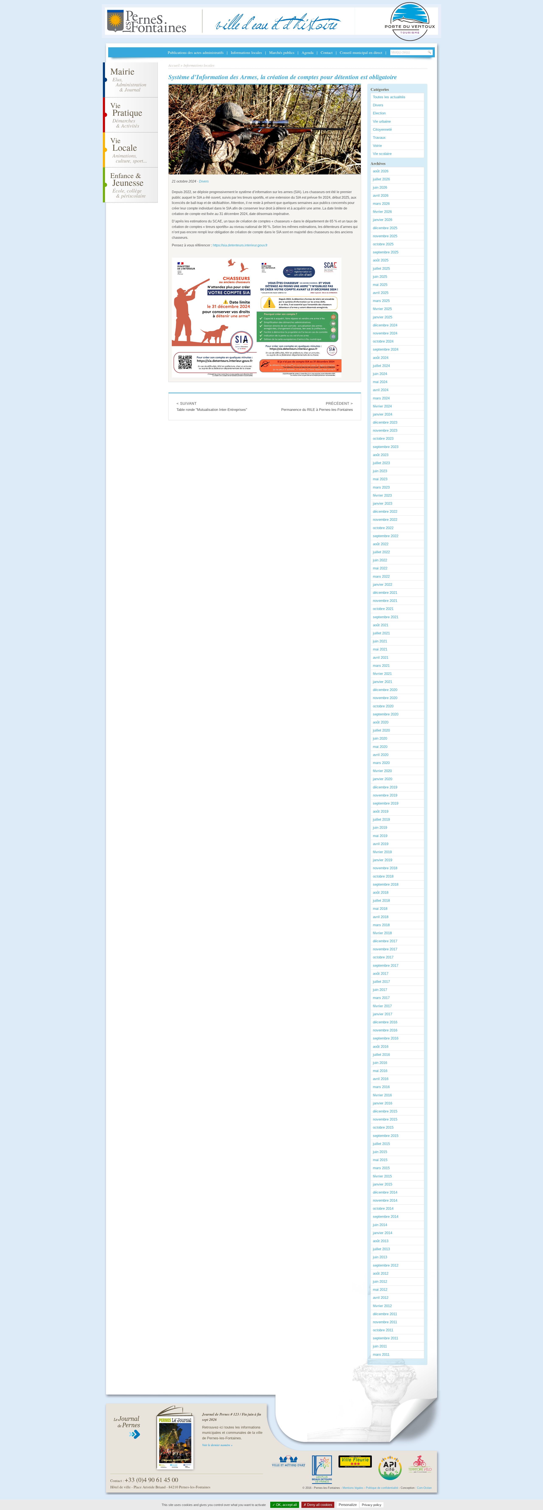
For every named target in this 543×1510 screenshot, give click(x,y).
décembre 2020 (385, 690)
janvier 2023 (382, 503)
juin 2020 (380, 738)
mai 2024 (380, 382)
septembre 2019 (385, 803)
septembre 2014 (385, 1217)
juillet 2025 (381, 269)
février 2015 (382, 1176)
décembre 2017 (385, 941)
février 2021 (382, 674)
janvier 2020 (382, 779)
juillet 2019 (381, 820)
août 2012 (380, 1273)
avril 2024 (380, 390)
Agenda (307, 52)
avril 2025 (380, 293)
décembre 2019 (385, 787)
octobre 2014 (383, 1209)
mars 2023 (381, 487)
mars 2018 (381, 925)
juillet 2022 (381, 552)
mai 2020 (380, 747)
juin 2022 (380, 560)
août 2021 (380, 625)
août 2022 (380, 544)
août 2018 (380, 893)
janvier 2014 (382, 1233)
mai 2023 (380, 479)
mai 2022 (380, 568)
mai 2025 (380, 285)
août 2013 (380, 1241)
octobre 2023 (383, 439)
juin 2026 (380, 187)
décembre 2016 (385, 1022)
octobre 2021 (383, 609)
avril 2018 (380, 917)
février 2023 (382, 495)
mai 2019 (380, 836)
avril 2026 (380, 196)
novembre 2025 (385, 236)
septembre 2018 (385, 884)
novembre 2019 (385, 795)
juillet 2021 (381, 633)
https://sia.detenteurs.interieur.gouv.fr (240, 245)
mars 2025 (381, 301)
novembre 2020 (385, 698)
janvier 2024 (382, 414)
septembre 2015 (385, 1136)
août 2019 (380, 811)
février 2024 (382, 406)
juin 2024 (380, 374)
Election (379, 113)
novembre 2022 (385, 520)
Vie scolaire (382, 154)
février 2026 (382, 212)
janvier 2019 (382, 860)
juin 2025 (380, 277)
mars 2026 (381, 204)
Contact (327, 52)
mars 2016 (381, 1087)
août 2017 (380, 974)
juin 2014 (380, 1225)
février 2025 (382, 309)
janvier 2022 (382, 585)
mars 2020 (381, 763)
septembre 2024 (385, 349)
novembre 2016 (385, 1030)
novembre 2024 (385, 333)
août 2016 (380, 1047)
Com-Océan (424, 1487)
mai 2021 (380, 649)
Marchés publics (281, 52)
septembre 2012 (385, 1265)
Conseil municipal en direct (361, 52)
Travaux (379, 138)
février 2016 (382, 1095)
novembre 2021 (385, 601)
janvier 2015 (382, 1184)
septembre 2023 (385, 447)
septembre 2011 (385, 1338)
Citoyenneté (382, 130)
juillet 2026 (381, 179)
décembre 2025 (385, 228)
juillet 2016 (381, 1055)
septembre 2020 (385, 714)
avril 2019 (380, 844)
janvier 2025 (382, 317)
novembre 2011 (385, 1322)
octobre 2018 (383, 876)
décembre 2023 (385, 422)
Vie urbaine (382, 121)
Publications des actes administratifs (196, 52)
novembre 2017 (385, 949)
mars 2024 (381, 398)
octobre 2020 (383, 706)
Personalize (348, 1505)
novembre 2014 (385, 1200)
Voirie (377, 146)
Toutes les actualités (389, 97)
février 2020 (382, 771)
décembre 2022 (385, 512)
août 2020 (380, 722)
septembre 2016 (385, 1038)
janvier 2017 (382, 1014)
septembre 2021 (385, 617)
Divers (204, 181)
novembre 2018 (385, 868)
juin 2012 (380, 1282)
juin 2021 (380, 641)
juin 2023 (380, 471)
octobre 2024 (383, 341)
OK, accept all (286, 1505)
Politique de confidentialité (382, 1487)
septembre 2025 (385, 252)
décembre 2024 (385, 325)
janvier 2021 (382, 682)
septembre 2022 (385, 536)
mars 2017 (381, 998)
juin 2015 (380, 1152)
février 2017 (382, 1006)
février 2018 (382, 933)
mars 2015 (381, 1168)
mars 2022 (381, 577)
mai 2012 (380, 1290)
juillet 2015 (381, 1144)
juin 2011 (380, 1346)
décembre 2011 (385, 1314)
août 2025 (380, 260)
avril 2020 (380, 755)
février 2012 (382, 1306)
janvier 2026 (382, 220)
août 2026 (380, 171)
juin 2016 (380, 1063)
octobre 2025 (383, 244)
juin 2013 (380, 1257)
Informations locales (246, 52)
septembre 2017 (385, 966)
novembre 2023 (385, 430)
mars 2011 (381, 1355)
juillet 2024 (381, 366)
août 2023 (380, 455)
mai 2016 (380, 1071)
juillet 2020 (381, 730)
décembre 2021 (385, 593)
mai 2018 (380, 909)
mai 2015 (380, 1160)
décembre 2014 (385, 1192)
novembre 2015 (385, 1119)
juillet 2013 (381, 1249)
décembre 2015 (385, 1111)
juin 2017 (380, 990)
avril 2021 (380, 658)
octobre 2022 (383, 528)
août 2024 (380, 358)
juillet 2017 (381, 982)
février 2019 (382, 852)
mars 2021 (381, 666)
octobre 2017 (383, 957)
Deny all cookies (319, 1505)
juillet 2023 (381, 463)
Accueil (174, 65)
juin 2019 (380, 828)
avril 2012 (380, 1298)
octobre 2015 (383, 1127)
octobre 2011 (383, 1330)
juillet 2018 (381, 901)
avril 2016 (380, 1079)
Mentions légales (353, 1487)
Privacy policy (371, 1505)
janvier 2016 (382, 1103)
